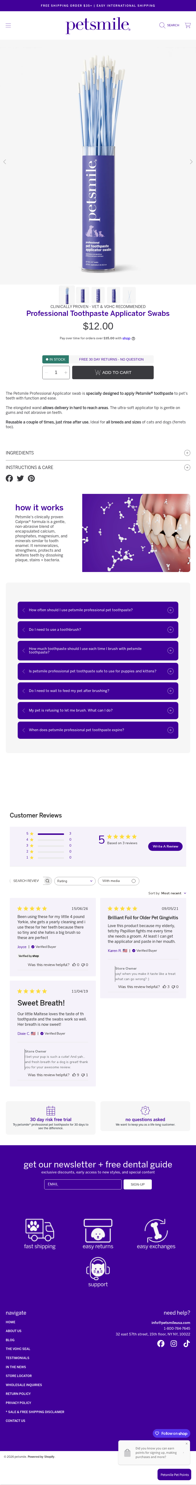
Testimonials (17, 1358)
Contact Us (15, 1421)
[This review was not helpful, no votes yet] (83, 964)
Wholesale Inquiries (24, 1385)
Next (191, 162)
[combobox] (75, 881)
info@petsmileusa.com (171, 1323)
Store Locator (19, 1376)
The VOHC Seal (18, 1349)
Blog (10, 1340)
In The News (16, 1367)
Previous (5, 162)
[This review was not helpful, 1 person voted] (83, 1075)
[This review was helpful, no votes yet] (74, 964)
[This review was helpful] (164, 986)
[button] (8, 25)
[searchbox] (26, 880)
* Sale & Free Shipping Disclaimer (35, 1412)
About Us (14, 1331)
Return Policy (18, 1394)
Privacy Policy (18, 1403)
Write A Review (165, 846)
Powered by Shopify (41, 1456)
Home (10, 1322)
